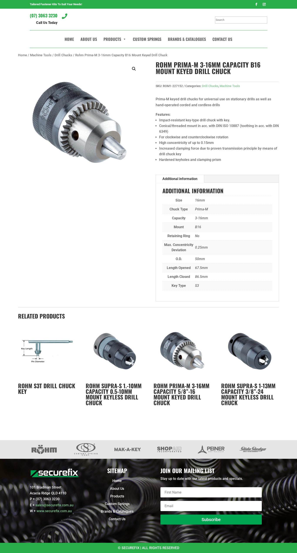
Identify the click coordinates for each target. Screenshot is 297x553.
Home (69, 39)
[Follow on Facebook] (256, 4)
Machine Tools (41, 55)
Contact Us (222, 39)
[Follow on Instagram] (264, 4)
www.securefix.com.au (54, 511)
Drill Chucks (63, 55)
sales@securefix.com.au (54, 505)
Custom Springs (147, 39)
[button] (134, 69)
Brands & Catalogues (187, 39)
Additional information (179, 179)
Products (112, 39)
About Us (88, 39)
